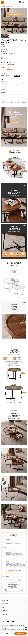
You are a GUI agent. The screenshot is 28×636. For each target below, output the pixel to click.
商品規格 (11, 102)
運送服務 (24, 102)
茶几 (12, 6)
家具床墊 (3, 6)
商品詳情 (4, 102)
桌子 (8, 6)
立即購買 (7, 633)
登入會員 (5, 64)
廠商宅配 (5, 81)
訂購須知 (17, 102)
